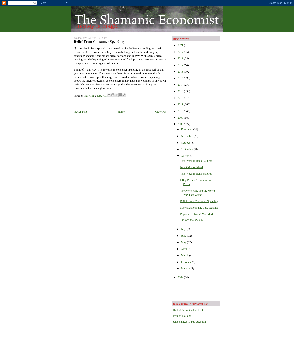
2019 (181, 52)
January (186, 268)
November (187, 136)
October (186, 142)
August (185, 156)
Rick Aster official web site (188, 310)
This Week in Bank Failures (196, 161)
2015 (181, 78)
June (184, 235)
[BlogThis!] (113, 95)
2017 (181, 65)
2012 (181, 98)
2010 (181, 111)
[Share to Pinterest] (124, 95)
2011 (181, 104)
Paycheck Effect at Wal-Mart (196, 214)
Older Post (161, 111)
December (187, 129)
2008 (181, 124)
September (187, 149)
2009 (181, 117)
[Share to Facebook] (120, 95)
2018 (181, 58)
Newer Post (80, 111)
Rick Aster (89, 95)
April (184, 249)
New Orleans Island (191, 167)
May (184, 242)
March (185, 255)
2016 (181, 71)
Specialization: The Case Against (199, 207)
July (184, 229)
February (186, 262)
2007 (181, 277)
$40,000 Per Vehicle (191, 220)
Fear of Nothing (182, 316)
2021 (181, 45)
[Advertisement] (196, 290)
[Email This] (109, 95)
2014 (181, 84)
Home (121, 111)
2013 (181, 91)
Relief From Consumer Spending (199, 201)
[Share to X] (117, 95)
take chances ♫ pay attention (189, 321)
